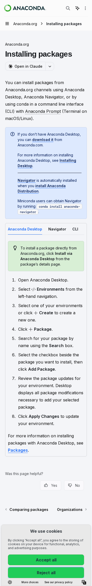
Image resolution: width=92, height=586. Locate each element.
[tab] (25, 228)
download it (42, 139)
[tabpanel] (46, 347)
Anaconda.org (17, 44)
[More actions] (85, 8)
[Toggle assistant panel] (77, 8)
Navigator (27, 180)
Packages (18, 450)
